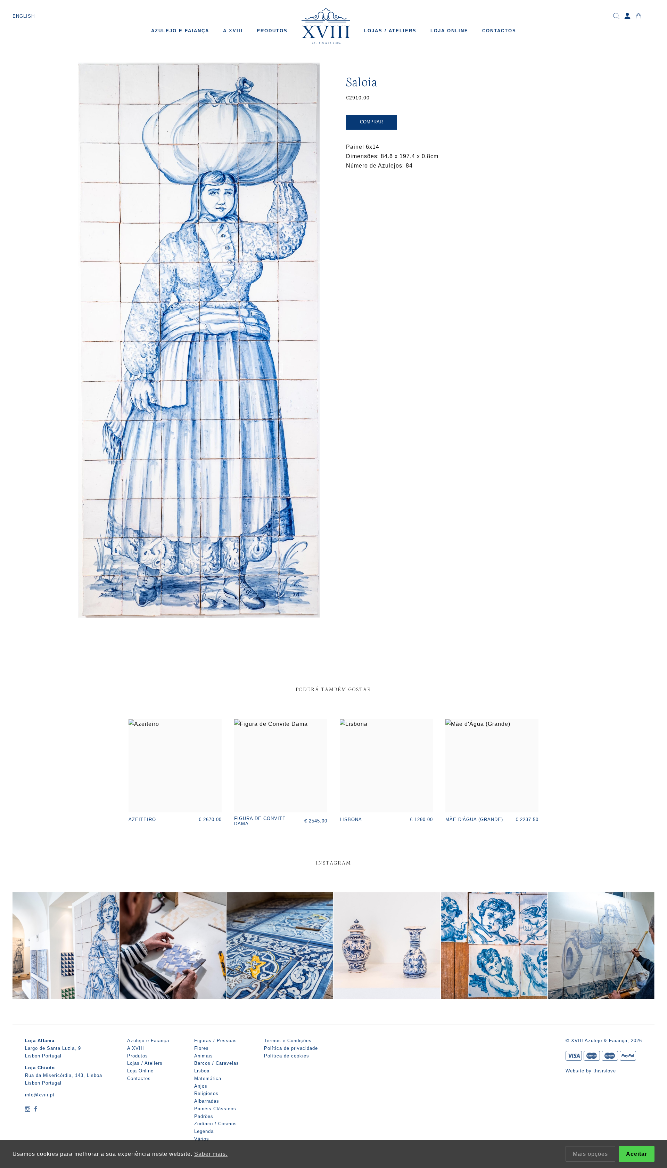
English (24, 16)
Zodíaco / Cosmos (215, 1123)
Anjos (200, 1086)
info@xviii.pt (40, 1094)
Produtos (272, 30)
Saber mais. (211, 1154)
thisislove (604, 1070)
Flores (201, 1048)
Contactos (499, 30)
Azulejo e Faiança (180, 30)
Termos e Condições (288, 1040)
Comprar (371, 121)
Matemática (207, 1078)
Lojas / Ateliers (390, 30)
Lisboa (201, 1070)
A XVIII (233, 30)
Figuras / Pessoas (215, 1040)
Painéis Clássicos (215, 1108)
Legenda (204, 1131)
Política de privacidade (291, 1048)
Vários (201, 1139)
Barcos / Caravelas (216, 1063)
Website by (579, 1070)
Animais (203, 1055)
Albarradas (206, 1101)
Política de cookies (286, 1055)
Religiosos (206, 1093)
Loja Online (449, 30)
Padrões (203, 1116)
